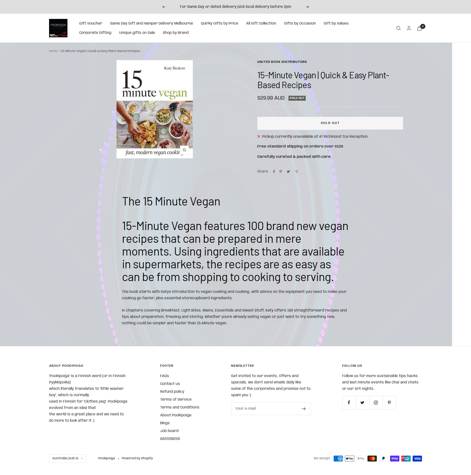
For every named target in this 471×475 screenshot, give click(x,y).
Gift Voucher (90, 24)
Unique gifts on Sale (137, 33)
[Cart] (419, 28)
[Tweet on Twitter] (288, 171)
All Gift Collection (261, 24)
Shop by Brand (176, 33)
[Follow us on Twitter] (362, 402)
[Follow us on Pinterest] (389, 402)
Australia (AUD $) (65, 458)
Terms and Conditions (179, 407)
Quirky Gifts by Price (219, 24)
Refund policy (172, 392)
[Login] (409, 28)
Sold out (330, 123)
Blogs (165, 423)
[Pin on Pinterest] (280, 171)
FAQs (164, 376)
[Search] (398, 28)
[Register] (304, 408)
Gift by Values (336, 24)
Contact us (170, 384)
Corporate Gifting (95, 33)
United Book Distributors (282, 62)
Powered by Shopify (137, 458)
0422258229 (170, 439)
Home (53, 51)
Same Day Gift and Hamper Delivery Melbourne (151, 24)
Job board (169, 431)
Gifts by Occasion (300, 24)
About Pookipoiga (175, 415)
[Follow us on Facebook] (349, 402)
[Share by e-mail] (296, 171)
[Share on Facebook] (274, 171)
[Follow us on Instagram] (376, 402)
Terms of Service (176, 400)
